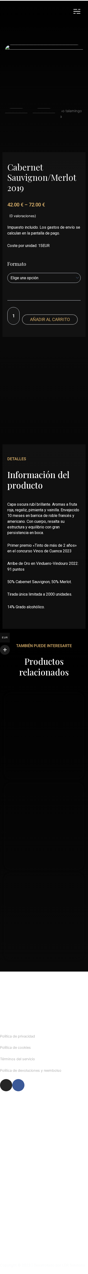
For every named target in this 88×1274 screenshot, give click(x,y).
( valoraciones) (22, 216)
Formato (16, 263)
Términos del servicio (17, 1059)
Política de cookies (15, 1047)
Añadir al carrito (50, 319)
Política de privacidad (17, 1036)
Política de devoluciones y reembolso (30, 1070)
